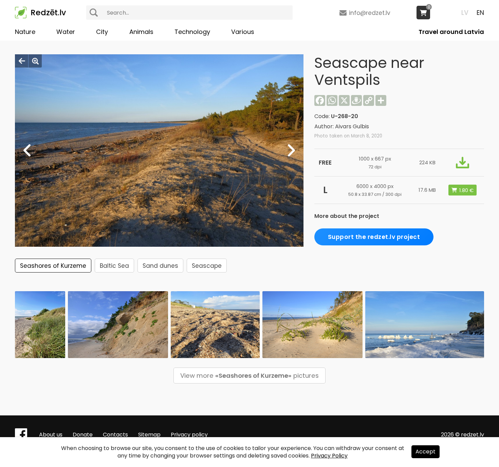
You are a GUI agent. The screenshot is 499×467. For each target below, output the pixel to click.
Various (242, 31)
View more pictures (249, 375)
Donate (83, 434)
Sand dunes (160, 266)
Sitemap (149, 434)
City (102, 31)
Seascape (207, 266)
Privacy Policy (329, 456)
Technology (192, 31)
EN (480, 12)
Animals (141, 31)
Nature (25, 31)
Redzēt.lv (48, 12)
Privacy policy (189, 434)
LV (464, 12)
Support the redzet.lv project (374, 237)
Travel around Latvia (451, 31)
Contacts (115, 434)
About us (50, 434)
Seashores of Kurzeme (53, 266)
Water (65, 31)
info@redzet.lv (369, 13)
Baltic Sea (114, 266)
